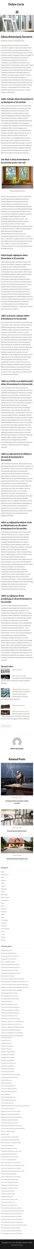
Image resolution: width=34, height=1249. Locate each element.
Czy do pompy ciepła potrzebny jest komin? (13, 1128)
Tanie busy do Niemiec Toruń (9, 1004)
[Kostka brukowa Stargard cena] (17, 844)
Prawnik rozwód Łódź (7, 1196)
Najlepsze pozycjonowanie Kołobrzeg (11, 1117)
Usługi (3, 934)
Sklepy (3, 914)
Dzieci (2, 877)
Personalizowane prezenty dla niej (10, 1228)
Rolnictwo (4, 911)
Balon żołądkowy (5, 1094)
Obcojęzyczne (5, 900)
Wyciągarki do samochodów (9, 959)
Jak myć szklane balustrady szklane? (11, 1176)
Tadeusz (5, 41)
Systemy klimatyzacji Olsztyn (9, 1154)
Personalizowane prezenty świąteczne (11, 1213)
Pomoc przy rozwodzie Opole (9, 1205)
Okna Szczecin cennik (19, 676)
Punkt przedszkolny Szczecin (9, 1148)
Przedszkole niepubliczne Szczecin (10, 967)
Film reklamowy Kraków (7, 1071)
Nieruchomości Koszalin (7, 976)
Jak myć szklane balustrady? (9, 1174)
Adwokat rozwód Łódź (7, 1066)
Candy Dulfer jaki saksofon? (8, 1100)
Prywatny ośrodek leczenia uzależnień (11, 990)
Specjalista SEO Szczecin (8, 1057)
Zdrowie (3, 940)
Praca (2, 903)
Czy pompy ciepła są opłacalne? (10, 1137)
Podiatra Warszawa (6, 1080)
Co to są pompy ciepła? (7, 1145)
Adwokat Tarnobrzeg (7, 1046)
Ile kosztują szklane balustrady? (10, 1179)
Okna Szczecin (16, 669)
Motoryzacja (4, 894)
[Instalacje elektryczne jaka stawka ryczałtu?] (17, 778)
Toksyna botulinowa (6, 1001)
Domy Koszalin (5, 1134)
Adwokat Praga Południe (8, 1051)
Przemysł (3, 909)
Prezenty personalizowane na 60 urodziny (12, 979)
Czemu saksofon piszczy (8, 1108)
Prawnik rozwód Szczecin (8, 1202)
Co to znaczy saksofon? (7, 1103)
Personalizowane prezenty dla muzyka (11, 1233)
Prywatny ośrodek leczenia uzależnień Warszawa (14, 981)
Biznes (3, 872)
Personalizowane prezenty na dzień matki (12, 1211)
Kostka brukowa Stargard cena (17, 859)
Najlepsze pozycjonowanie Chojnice (11, 1111)
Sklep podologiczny (6, 1083)
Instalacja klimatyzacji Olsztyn (9, 1077)
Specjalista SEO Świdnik (7, 1054)
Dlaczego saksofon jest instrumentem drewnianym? (15, 1105)
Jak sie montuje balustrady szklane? (11, 1162)
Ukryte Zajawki (5, 928)
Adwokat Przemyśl (6, 1043)
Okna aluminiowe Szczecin (20, 689)
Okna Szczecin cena (18, 705)
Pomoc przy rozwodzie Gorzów (9, 1182)
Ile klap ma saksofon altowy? (9, 1091)
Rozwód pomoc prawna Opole (9, 1199)
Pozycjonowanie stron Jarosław (10, 956)
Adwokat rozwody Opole (8, 1193)
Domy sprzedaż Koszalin (7, 1131)
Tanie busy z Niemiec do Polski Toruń (11, 1024)
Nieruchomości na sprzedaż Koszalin (11, 1142)
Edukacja (3, 880)
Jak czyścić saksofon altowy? (9, 1088)
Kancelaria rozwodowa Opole (9, 1188)
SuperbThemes (18, 1245)
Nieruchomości (5, 897)
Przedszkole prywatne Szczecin (9, 1122)
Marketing (4, 889)
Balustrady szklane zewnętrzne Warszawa (12, 1165)
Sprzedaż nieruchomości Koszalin (10, 1140)
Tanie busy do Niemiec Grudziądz (10, 1010)
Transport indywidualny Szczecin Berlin (12, 1033)
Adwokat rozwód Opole (7, 1069)
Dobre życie (16, 4)
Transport (4, 923)
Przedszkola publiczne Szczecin (9, 970)
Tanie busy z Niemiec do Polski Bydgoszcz (12, 1021)
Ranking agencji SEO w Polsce (9, 993)
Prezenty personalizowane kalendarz (11, 1230)
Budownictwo (6, 726)
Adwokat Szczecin (6, 1040)
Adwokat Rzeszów (6, 1049)
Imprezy (3, 886)
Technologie (4, 920)
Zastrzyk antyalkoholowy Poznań (10, 964)
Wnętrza (3, 937)
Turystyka (4, 926)
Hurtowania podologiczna (8, 1086)
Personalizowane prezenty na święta (11, 1208)
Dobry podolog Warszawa (8, 1097)
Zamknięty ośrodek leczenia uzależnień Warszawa (15, 987)
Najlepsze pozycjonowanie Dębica (10, 1114)
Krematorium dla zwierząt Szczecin (10, 1018)
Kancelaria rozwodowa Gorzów (9, 1185)
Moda (2, 891)
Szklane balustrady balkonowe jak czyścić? (12, 1171)
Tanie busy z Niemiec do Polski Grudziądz (12, 1027)
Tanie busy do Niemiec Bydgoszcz (10, 1007)
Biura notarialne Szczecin (8, 961)
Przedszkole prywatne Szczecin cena (11, 1125)
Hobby (3, 883)
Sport (2, 917)
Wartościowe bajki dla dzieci (9, 953)
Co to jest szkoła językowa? (8, 1159)
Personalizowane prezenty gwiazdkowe (12, 1222)
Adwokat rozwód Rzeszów (8, 1063)
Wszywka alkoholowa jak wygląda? (10, 1074)
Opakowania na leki (6, 950)
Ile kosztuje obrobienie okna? (17, 831)
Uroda (2, 931)
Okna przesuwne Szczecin (20, 711)
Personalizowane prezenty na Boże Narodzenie (14, 1225)
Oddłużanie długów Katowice (9, 1120)
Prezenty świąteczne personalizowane (11, 1219)
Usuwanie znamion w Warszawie (10, 998)
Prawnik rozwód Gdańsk (8, 1191)
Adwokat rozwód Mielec (8, 1060)
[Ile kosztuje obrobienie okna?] (17, 816)
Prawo (3, 906)
